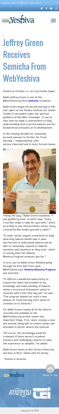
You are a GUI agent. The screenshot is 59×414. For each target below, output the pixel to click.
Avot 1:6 (24, 219)
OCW (36, 410)
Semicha (21, 359)
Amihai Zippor (47, 91)
